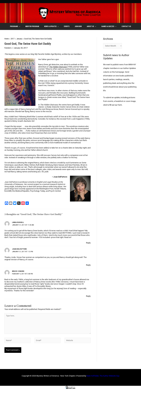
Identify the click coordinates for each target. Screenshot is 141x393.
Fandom (7, 48)
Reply (88, 243)
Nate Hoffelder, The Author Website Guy (103, 376)
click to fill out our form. (112, 105)
